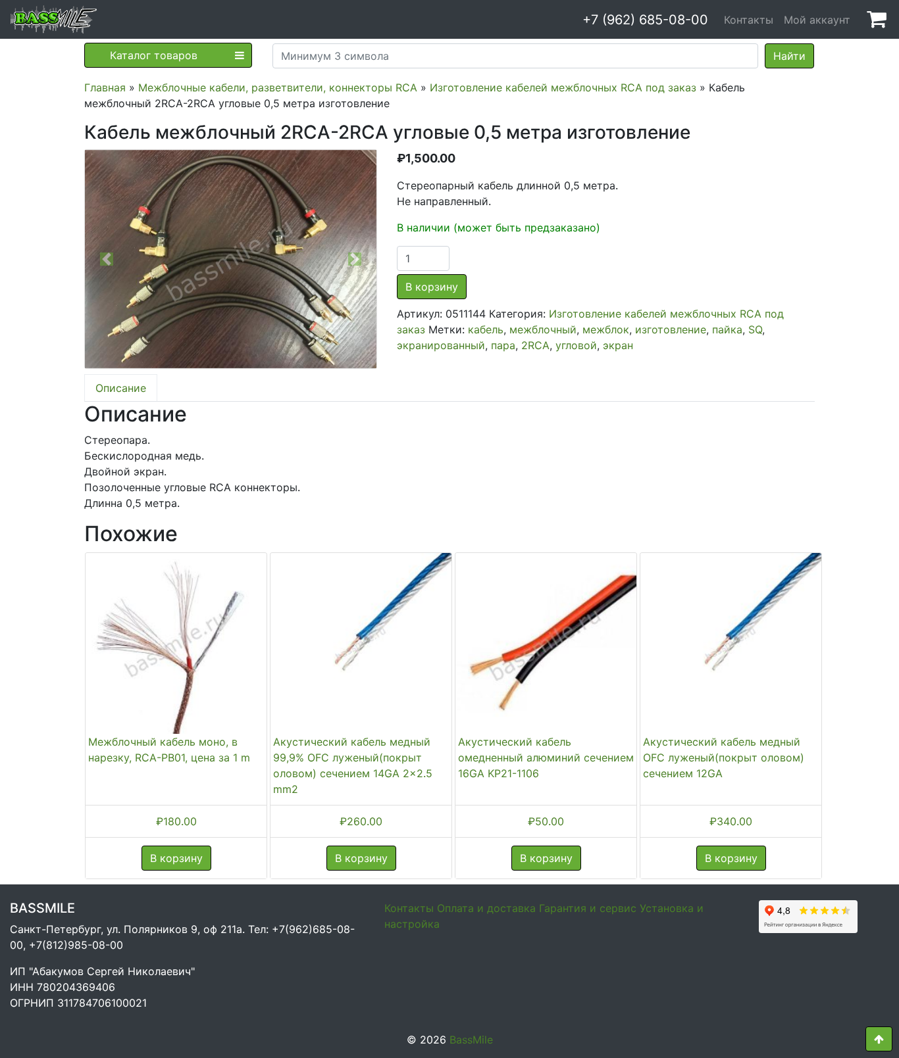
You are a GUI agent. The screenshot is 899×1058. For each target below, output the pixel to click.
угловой (576, 345)
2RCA (535, 345)
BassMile (471, 1039)
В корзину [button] (176, 858)
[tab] (120, 388)
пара (503, 345)
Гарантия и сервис (587, 908)
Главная (105, 87)
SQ (755, 329)
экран (618, 345)
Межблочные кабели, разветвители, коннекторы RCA (277, 87)
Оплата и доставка (486, 908)
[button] (106, 259)
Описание (120, 388)
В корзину (431, 286)
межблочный (543, 329)
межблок (605, 329)
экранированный (441, 345)
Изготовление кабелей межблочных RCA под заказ (563, 87)
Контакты (748, 19)
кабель (485, 329)
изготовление (670, 329)
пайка (727, 329)
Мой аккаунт (817, 19)
